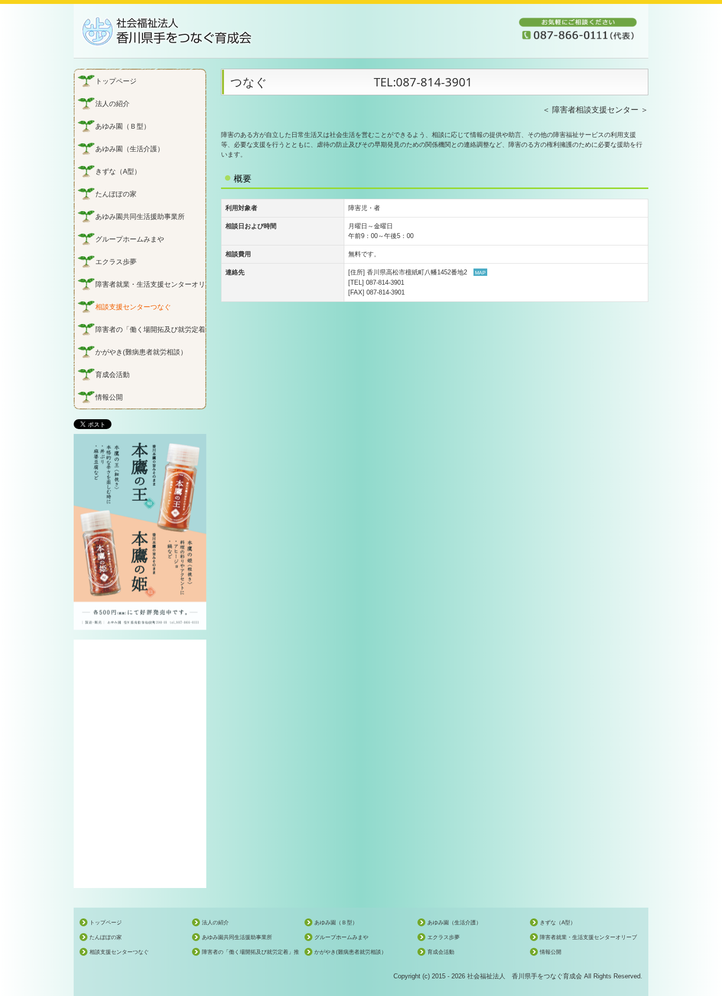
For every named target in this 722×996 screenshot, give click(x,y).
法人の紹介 (112, 104)
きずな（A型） (118, 171)
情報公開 (109, 397)
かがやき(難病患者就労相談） (141, 352)
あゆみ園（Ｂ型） (122, 126)
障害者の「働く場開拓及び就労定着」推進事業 (150, 329)
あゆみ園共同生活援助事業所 (140, 216)
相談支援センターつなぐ (133, 307)
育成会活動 (112, 374)
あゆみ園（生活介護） (129, 149)
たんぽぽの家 (116, 194)
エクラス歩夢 (116, 262)
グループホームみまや (129, 239)
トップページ (116, 81)
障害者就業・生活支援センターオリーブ (150, 284)
